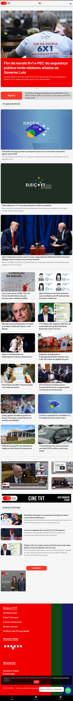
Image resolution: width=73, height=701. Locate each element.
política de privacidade (61, 678)
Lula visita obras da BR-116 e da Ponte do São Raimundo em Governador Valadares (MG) (16, 295)
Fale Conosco (11, 617)
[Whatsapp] (8, 646)
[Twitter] (15, 646)
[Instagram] (11, 646)
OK (36, 682)
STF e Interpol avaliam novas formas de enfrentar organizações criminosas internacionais (54, 387)
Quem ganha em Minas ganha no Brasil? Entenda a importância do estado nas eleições (16, 418)
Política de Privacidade (16, 631)
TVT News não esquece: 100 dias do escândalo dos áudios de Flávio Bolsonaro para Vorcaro (55, 326)
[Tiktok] (21, 646)
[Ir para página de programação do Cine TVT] (36, 502)
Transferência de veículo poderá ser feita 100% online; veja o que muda (53, 448)
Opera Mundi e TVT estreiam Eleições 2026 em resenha (26, 205)
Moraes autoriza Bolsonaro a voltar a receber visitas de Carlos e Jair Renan (17, 326)
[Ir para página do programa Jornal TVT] (13, 591)
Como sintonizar (12, 622)
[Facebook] (18, 646)
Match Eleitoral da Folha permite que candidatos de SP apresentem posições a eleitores (54, 295)
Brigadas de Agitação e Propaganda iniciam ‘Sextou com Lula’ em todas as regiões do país (54, 356)
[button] (39, 3)
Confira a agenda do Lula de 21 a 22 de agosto (44, 530)
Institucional (10, 613)
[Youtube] (5, 646)
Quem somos (10, 626)
